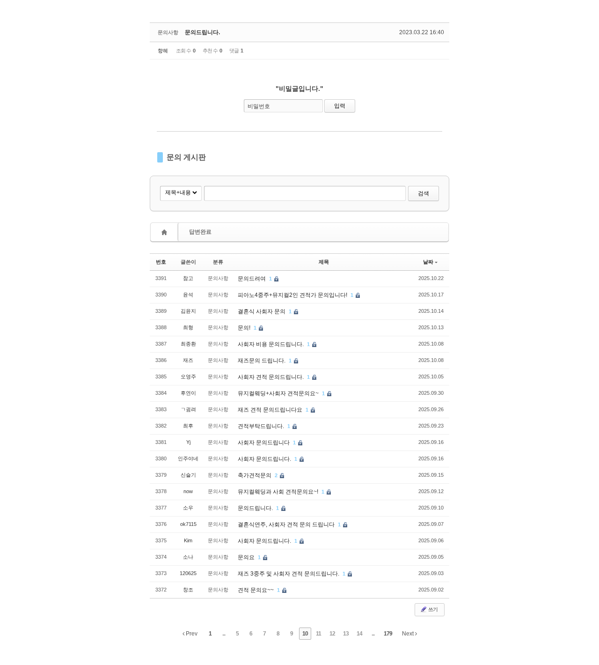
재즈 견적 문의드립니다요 (271, 409)
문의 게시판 (186, 157)
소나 (188, 557)
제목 (324, 262)
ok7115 (188, 524)
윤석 (188, 294)
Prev (190, 633)
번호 (161, 262)
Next (408, 633)
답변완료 (200, 232)
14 (359, 633)
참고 (188, 278)
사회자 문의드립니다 (264, 442)
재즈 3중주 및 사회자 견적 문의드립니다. (289, 573)
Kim (188, 540)
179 (388, 633)
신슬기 (188, 475)
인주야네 (188, 458)
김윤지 (188, 311)
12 (332, 633)
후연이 (188, 393)
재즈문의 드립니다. (262, 360)
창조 (188, 589)
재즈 (188, 360)
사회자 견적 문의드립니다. (271, 377)
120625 (188, 573)
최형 (188, 327)
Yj (188, 442)
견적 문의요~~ (256, 590)
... (223, 633)
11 (318, 633)
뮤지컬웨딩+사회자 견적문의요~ (279, 393)
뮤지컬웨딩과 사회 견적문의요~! (279, 491)
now (188, 491)
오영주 (188, 376)
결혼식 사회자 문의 (262, 311)
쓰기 (432, 609)
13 (346, 633)
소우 (188, 507)
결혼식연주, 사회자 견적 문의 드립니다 (287, 524)
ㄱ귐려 (188, 409)
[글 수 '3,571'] (166, 232)
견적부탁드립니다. (261, 426)
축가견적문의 (255, 475)
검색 (423, 193)
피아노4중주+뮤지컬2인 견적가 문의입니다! (293, 295)
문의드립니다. (202, 32)
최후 (188, 426)
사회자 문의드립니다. (265, 459)
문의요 (247, 557)
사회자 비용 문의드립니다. (271, 344)
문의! (245, 328)
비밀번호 (259, 106)
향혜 (163, 50)
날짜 (428, 262)
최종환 (188, 344)
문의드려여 (252, 278)
